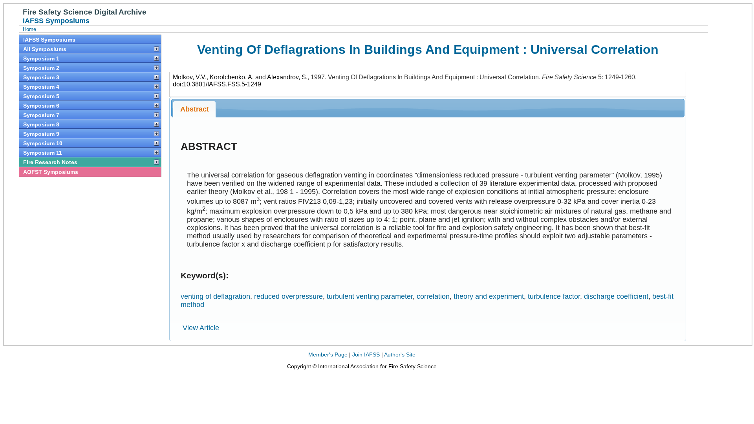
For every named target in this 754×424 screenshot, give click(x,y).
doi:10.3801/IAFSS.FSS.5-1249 (217, 84)
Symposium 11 (42, 153)
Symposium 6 (41, 105)
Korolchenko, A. (232, 77)
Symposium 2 (41, 68)
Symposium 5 (41, 96)
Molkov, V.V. (190, 77)
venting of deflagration (215, 296)
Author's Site (399, 354)
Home (29, 29)
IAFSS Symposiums (49, 40)
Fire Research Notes (50, 162)
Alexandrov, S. (287, 77)
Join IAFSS (366, 354)
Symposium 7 (41, 115)
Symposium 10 (42, 143)
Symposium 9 (41, 134)
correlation (433, 296)
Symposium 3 (41, 77)
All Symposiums (44, 49)
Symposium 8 (41, 124)
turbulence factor (554, 296)
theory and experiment (489, 296)
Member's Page (328, 354)
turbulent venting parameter (370, 296)
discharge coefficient (616, 296)
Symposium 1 (41, 58)
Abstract (194, 109)
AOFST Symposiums (50, 172)
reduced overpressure (288, 296)
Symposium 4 (41, 87)
